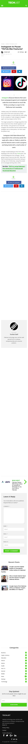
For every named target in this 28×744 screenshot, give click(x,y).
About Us (4, 725)
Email (6, 533)
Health (2, 666)
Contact (4, 730)
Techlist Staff (7, 52)
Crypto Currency (5, 655)
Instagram (5, 98)
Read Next (16, 480)
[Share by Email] (19, 71)
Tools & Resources (7, 733)
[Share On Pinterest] (14, 71)
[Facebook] (3, 735)
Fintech (3, 660)
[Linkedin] (15, 735)
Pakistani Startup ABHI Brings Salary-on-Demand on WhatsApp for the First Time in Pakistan (17, 486)
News (7, 44)
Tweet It (7, 71)
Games (3, 663)
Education (3, 658)
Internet (3, 671)
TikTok (19, 153)
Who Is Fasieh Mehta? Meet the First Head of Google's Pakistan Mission (17, 577)
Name (6, 526)
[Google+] (11, 735)
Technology (13, 44)
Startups (3, 679)
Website (6, 541)
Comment (7, 506)
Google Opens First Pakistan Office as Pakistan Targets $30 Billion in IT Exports (17, 587)
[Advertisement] (14, 24)
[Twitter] (7, 735)
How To (3, 668)
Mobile (3, 673)
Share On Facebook (9, 68)
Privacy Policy (5, 727)
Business (3, 652)
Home (3, 44)
